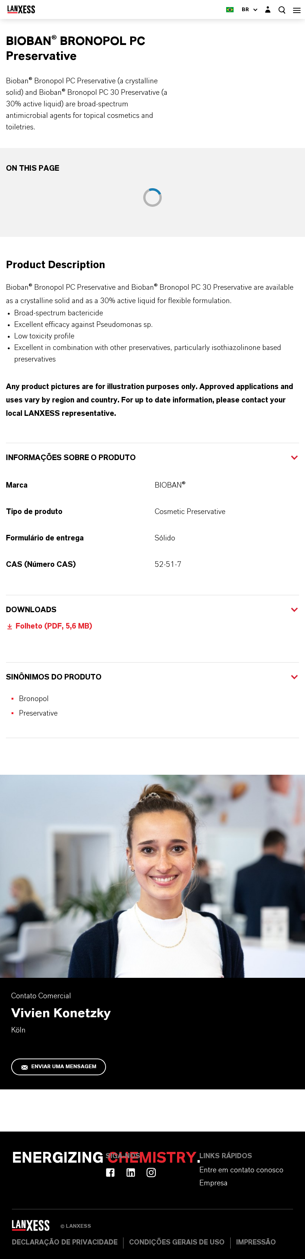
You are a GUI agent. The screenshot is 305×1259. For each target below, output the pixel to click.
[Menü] (297, 9)
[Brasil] (230, 9)
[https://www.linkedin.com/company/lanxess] (130, 1172)
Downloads (31, 610)
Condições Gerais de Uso (177, 1242)
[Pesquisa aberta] (282, 10)
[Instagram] (151, 1172)
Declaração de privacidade (65, 1242)
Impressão (256, 1242)
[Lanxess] (36, 1227)
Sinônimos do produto (54, 677)
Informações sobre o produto (71, 458)
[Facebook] (110, 1172)
